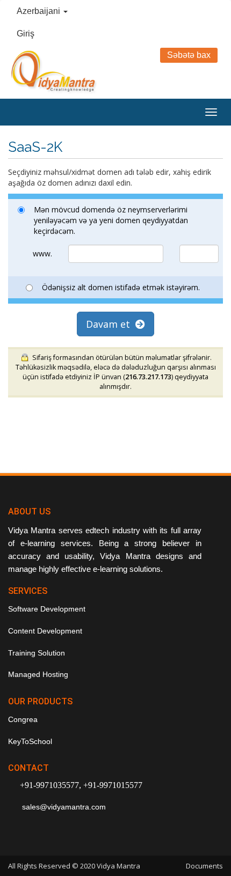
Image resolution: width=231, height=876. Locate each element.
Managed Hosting (38, 674)
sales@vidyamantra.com (63, 807)
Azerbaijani (39, 11)
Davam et (110, 324)
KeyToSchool (30, 741)
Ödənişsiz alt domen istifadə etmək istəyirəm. (121, 287)
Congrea (23, 719)
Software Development (46, 609)
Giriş (25, 33)
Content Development (45, 631)
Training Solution (36, 653)
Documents (204, 866)
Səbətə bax (189, 55)
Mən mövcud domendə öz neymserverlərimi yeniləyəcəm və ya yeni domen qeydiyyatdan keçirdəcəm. (111, 220)
